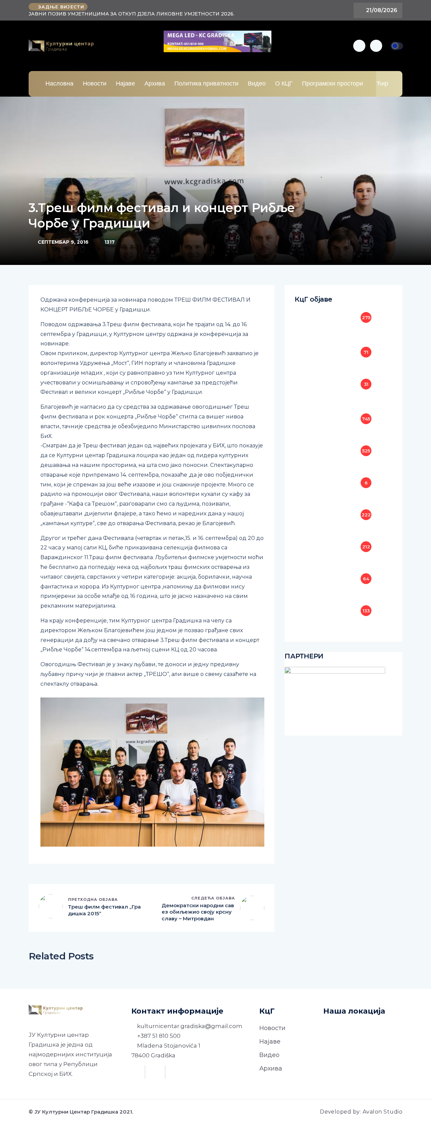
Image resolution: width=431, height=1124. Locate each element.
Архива (154, 83)
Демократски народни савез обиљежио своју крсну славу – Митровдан (198, 912)
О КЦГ (284, 83)
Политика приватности (206, 83)
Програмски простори (332, 83)
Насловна (59, 83)
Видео (257, 83)
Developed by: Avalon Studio (361, 1112)
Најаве (125, 83)
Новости (94, 83)
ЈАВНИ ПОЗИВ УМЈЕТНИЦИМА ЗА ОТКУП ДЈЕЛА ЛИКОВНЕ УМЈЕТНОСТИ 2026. (131, 14)
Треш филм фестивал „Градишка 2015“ (104, 910)
